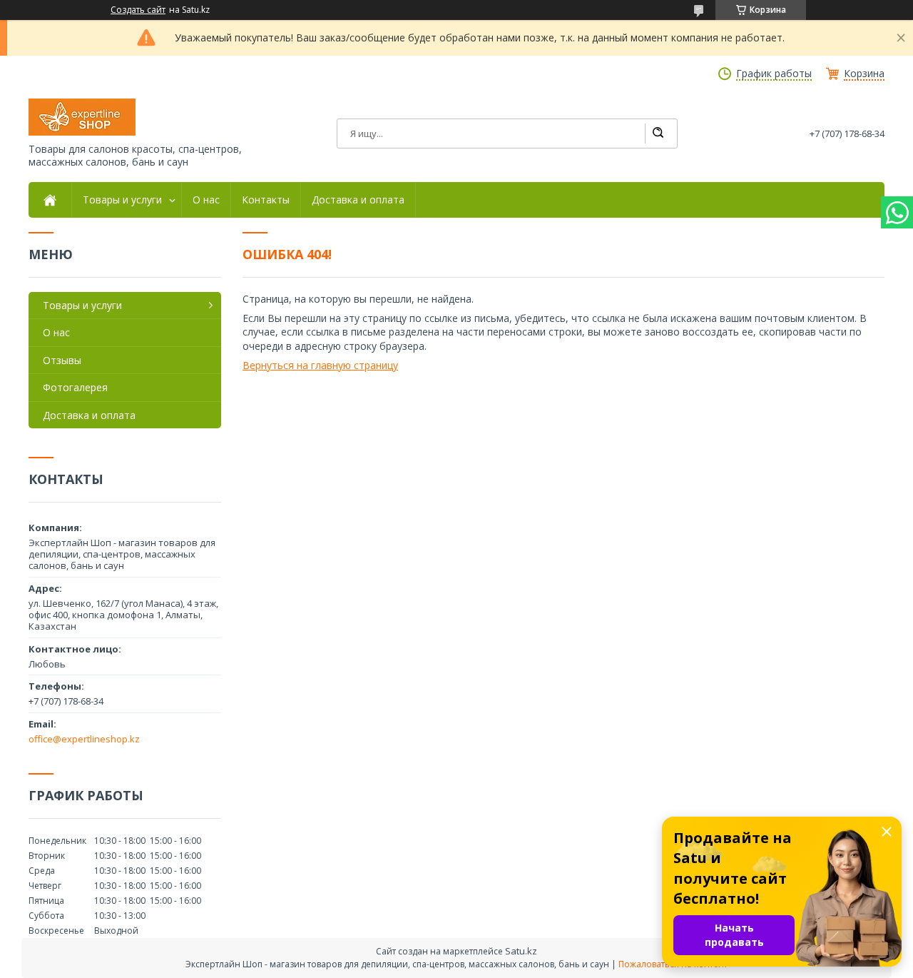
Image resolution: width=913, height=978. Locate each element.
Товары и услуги (122, 199)
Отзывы (62, 360)
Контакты (266, 199)
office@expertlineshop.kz (84, 739)
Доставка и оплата (358, 199)
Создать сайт (138, 10)
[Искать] (657, 133)
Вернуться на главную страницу (320, 365)
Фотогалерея (75, 387)
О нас (206, 199)
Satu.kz (521, 950)
